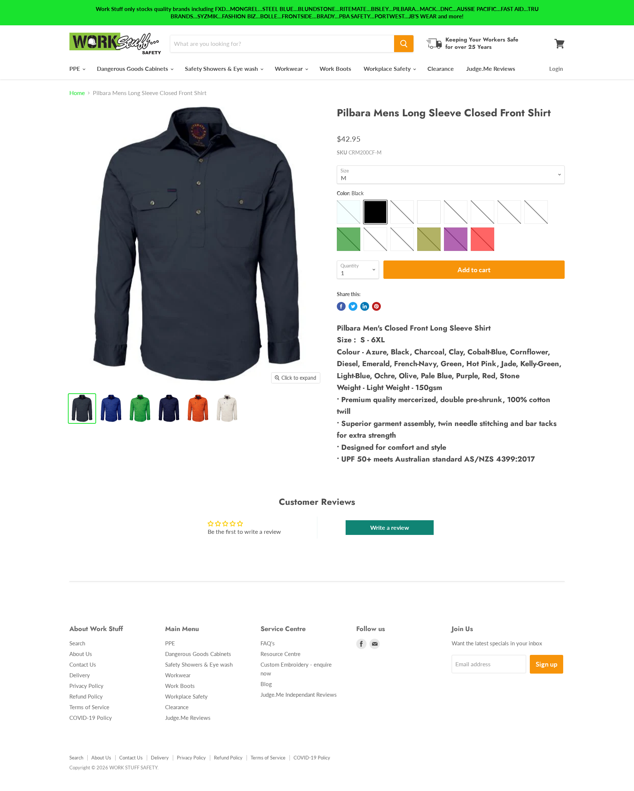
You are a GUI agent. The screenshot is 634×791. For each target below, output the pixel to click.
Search (77, 643)
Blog (266, 684)
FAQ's (267, 643)
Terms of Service (89, 707)
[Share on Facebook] (341, 306)
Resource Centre (280, 653)
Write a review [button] (389, 527)
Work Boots (335, 68)
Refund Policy (86, 696)
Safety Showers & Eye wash (222, 68)
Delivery (79, 675)
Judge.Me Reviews (490, 68)
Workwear (289, 68)
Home (77, 93)
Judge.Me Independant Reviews (298, 694)
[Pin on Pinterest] (376, 306)
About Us (80, 653)
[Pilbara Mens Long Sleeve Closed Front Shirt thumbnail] (82, 408)
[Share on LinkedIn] (364, 306)
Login (556, 68)
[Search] (403, 43)
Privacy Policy (86, 685)
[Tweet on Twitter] (353, 306)
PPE (75, 68)
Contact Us (82, 664)
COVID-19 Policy (90, 717)
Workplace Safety (388, 68)
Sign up (546, 664)
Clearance (440, 68)
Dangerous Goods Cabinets (133, 68)
